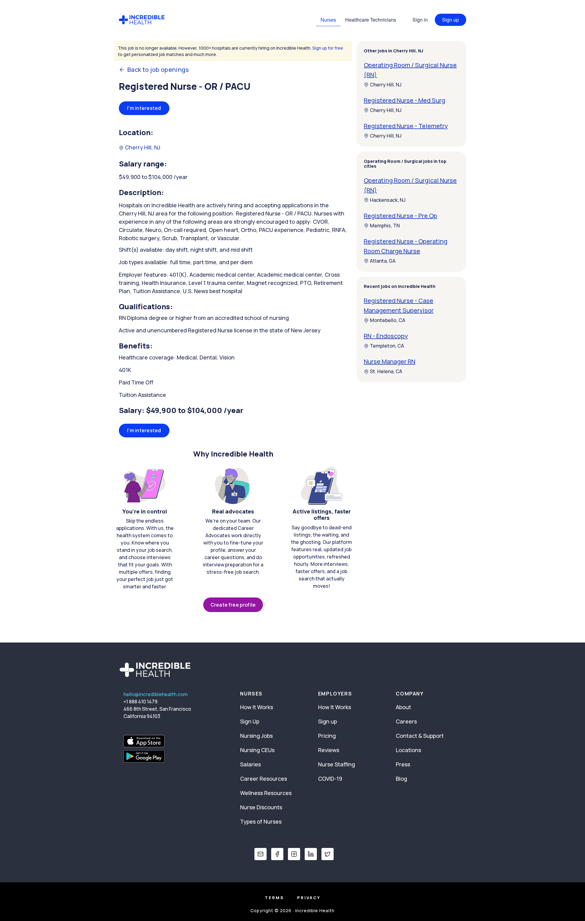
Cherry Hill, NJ (142, 147)
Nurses (328, 19)
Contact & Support (420, 735)
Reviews (328, 750)
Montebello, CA (387, 320)
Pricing (327, 735)
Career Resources (263, 778)
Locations (408, 750)
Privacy (309, 897)
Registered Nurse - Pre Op (400, 216)
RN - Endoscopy (386, 336)
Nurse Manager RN (389, 362)
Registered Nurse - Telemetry (406, 126)
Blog (401, 778)
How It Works (256, 707)
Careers (406, 721)
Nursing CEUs (257, 750)
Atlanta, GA (382, 260)
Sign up (450, 19)
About (403, 707)
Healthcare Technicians (370, 19)
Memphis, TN (385, 225)
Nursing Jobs (256, 735)
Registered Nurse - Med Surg (404, 100)
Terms (274, 897)
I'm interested (144, 108)
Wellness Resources (266, 793)
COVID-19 (330, 778)
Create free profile (233, 604)
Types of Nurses (261, 821)
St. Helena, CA (386, 371)
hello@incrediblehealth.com (155, 694)
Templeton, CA (387, 346)
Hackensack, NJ (388, 200)
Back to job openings (158, 69)
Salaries (250, 764)
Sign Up (249, 721)
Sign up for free (327, 48)
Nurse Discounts (261, 807)
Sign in (420, 19)
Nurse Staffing (336, 764)
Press (403, 764)
